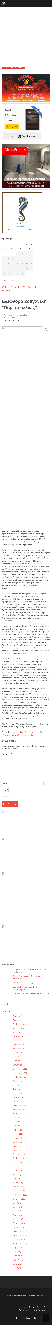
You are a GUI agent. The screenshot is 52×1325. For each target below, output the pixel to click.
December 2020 (20, 1105)
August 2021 (18, 1081)
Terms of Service (36, 1307)
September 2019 (20, 1158)
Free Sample (12, 115)
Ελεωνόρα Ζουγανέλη (11, 735)
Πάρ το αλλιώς (27, 735)
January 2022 (19, 1065)
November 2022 (20, 1049)
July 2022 (17, 1057)
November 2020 (20, 1109)
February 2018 (19, 1223)
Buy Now (13, 127)
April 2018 (17, 1215)
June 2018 (17, 1207)
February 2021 (19, 1097)
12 (4, 263)
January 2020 (19, 1142)
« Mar (4, 280)
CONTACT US (39, 1310)
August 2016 (18, 1260)
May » (11, 280)
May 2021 (17, 1085)
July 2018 (17, 1203)
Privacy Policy (25, 1310)
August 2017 (18, 1248)
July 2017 (17, 1252)
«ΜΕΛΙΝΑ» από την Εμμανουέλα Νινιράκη (30, 983)
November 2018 (20, 1195)
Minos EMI (38, 732)
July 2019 (17, 1166)
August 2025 (18, 1028)
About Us (22, 1307)
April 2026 (17, 1016)
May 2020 (17, 1126)
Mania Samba (24, 315)
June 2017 (17, 1256)
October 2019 (19, 1154)
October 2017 (19, 1239)
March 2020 (18, 1134)
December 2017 (20, 1231)
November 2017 (20, 1235)
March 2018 (18, 1219)
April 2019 (17, 1179)
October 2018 (19, 1199)
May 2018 (17, 1211)
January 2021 (18, 1101)
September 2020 (20, 1114)
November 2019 (20, 1150)
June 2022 (17, 1061)
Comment (7, 754)
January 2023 (19, 1040)
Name (5, 783)
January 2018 (18, 1227)
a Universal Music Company (21, 732)
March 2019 (18, 1183)
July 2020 (17, 1118)
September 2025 (20, 1024)
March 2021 (18, 1093)
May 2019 (17, 1174)
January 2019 (18, 1187)
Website (5, 797)
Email (5, 790)
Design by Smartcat (25, 1318)
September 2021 (20, 1077)
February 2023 (19, 1036)
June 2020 (17, 1122)
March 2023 (18, 1032)
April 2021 (17, 1089)
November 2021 (20, 1073)
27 (9, 273)
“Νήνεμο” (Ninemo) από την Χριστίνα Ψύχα (31, 994)
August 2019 (18, 1162)
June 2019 (17, 1170)
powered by (12, 136)
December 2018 (20, 1191)
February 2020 (19, 1138)
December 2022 (20, 1044)
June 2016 (17, 1264)
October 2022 (19, 1053)
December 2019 (20, 1146)
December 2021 (20, 1069)
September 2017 (20, 1244)
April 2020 (17, 1130)
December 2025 (20, 1020)
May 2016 (17, 1268)
